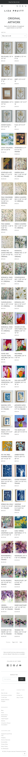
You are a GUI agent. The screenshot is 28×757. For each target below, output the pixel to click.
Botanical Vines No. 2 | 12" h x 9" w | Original (7, 279)
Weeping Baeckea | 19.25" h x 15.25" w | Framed (20, 507)
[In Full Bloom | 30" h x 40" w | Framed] (7, 572)
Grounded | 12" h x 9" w (7, 103)
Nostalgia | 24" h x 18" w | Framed (21, 557)
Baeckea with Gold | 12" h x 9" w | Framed (6, 407)
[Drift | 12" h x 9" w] (21, 70)
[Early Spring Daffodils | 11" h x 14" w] (21, 522)
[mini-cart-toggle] (25, 6)
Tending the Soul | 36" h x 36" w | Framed (20, 632)
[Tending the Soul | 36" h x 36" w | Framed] (21, 621)
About (18, 693)
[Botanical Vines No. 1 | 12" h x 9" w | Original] (7, 318)
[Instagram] (11, 665)
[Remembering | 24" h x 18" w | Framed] (7, 547)
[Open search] (17, 6)
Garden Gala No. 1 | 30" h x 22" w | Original (21, 174)
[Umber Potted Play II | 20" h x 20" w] (21, 446)
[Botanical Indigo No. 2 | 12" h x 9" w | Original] (21, 242)
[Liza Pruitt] (14, 11)
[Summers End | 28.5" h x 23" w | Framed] (7, 471)
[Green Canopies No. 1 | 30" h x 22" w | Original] (21, 215)
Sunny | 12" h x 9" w (21, 103)
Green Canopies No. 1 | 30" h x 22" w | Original (21, 226)
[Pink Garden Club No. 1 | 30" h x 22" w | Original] (7, 215)
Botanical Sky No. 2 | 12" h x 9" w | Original (20, 304)
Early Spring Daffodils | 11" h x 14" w (20, 533)
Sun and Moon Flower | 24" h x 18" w (20, 382)
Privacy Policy (4, 744)
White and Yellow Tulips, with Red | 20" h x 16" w (7, 357)
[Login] (22, 6)
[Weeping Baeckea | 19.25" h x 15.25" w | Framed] (21, 495)
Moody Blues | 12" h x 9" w (6, 126)
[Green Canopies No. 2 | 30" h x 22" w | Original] (21, 188)
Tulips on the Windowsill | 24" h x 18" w (7, 382)
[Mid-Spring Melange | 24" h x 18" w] (21, 345)
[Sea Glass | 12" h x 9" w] (7, 48)
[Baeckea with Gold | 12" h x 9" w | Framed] (7, 396)
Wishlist (3, 721)
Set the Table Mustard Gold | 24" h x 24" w (6, 457)
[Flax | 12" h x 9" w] (21, 116)
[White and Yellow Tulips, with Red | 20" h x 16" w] (7, 345)
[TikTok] (17, 665)
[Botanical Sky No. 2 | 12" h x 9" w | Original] (21, 293)
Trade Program (4, 718)
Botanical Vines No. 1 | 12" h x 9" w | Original (7, 329)
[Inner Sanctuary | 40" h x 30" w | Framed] (21, 596)
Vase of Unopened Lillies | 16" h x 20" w (7, 533)
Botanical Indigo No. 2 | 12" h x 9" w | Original (21, 254)
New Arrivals (4, 693)
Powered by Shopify (21, 751)
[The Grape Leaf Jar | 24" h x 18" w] (21, 421)
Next (21, 642)
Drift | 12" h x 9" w (20, 80)
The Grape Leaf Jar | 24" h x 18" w (21, 431)
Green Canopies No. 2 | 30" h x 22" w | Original (21, 199)
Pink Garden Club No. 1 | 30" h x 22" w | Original (7, 227)
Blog (2, 710)
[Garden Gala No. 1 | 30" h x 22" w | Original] (21, 164)
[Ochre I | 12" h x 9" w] (7, 70)
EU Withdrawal (4, 748)
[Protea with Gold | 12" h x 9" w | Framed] (7, 421)
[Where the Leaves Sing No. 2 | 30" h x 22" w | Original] (7, 242)
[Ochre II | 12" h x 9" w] (21, 48)
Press (2, 712)
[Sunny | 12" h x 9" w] (21, 93)
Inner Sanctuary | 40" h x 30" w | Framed (21, 607)
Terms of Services (5, 740)
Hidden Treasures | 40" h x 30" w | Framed (7, 607)
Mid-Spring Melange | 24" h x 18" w (20, 356)
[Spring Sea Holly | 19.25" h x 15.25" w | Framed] (7, 495)
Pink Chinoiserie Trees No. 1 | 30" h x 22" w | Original (7, 200)
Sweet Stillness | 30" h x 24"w (7, 149)
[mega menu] (2, 6)
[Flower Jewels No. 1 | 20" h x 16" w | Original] (21, 269)
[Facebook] (8, 665)
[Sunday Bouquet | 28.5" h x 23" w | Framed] (21, 471)
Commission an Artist (6, 695)
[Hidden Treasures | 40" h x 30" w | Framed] (7, 596)
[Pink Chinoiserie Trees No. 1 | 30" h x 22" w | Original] (7, 188)
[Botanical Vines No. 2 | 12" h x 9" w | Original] (7, 269)
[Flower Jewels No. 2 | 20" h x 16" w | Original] (7, 293)
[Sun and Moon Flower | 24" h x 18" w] (21, 372)
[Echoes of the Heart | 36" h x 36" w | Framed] (7, 621)
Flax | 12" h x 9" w (20, 126)
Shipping (3, 737)
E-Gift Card (4, 697)
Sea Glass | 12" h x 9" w (7, 57)
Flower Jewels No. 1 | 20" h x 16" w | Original (21, 279)
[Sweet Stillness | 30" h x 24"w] (7, 139)
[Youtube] (20, 665)
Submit (22, 679)
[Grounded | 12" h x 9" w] (7, 93)
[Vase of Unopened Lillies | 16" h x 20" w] (7, 522)
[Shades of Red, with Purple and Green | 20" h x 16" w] (21, 318)
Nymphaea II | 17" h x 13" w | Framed (20, 150)
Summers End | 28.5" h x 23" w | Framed (6, 481)
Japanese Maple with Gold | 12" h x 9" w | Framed (21, 407)
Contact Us (19, 695)
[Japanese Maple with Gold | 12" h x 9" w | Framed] (21, 396)
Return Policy (4, 746)
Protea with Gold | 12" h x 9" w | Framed (6, 432)
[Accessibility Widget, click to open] (25, 378)
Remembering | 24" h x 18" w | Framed (6, 558)
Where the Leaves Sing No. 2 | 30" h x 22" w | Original (7, 254)
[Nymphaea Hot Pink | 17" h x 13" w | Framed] (7, 164)
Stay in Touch (20, 697)
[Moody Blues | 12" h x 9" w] (7, 116)
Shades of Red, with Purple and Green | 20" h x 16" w (20, 330)
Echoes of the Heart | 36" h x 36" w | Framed (6, 632)
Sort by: (3, 32)
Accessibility (4, 742)
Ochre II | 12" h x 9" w (20, 57)
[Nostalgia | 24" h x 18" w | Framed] (21, 547)
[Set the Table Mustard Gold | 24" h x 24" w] (7, 446)
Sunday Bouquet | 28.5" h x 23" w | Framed (20, 481)
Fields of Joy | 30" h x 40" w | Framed (21, 582)
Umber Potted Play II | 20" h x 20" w (20, 457)
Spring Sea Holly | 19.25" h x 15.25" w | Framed (7, 506)
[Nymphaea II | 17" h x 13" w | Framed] (21, 139)
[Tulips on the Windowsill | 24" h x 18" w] (7, 372)
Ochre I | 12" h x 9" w (6, 80)
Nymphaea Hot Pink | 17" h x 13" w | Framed (6, 174)
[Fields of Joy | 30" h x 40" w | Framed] (21, 572)
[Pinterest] (14, 665)
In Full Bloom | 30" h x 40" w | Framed (6, 582)
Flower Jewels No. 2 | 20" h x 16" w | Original (7, 304)
